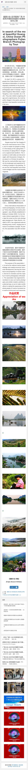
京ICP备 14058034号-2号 (14, 766)
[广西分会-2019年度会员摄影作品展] (14, 702)
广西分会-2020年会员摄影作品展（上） (12, 595)
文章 (7, 7)
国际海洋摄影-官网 (11, 2)
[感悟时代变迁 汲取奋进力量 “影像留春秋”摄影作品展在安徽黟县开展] (14, 674)
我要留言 (15, 765)
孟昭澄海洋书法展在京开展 (10, 630)
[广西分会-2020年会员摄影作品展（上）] (14, 751)
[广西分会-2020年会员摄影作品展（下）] (14, 718)
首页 (3, 7)
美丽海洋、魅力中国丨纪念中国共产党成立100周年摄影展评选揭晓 (14, 604)
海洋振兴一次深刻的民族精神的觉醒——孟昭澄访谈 (14, 610)
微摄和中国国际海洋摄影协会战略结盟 (13, 615)
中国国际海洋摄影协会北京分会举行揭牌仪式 (14, 625)
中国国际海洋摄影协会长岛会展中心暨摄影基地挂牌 (14, 620)
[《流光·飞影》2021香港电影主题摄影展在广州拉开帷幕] (14, 688)
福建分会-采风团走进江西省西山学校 (16, 591)
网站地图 (21, 765)
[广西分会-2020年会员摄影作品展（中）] (14, 735)
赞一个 (14, 587)
